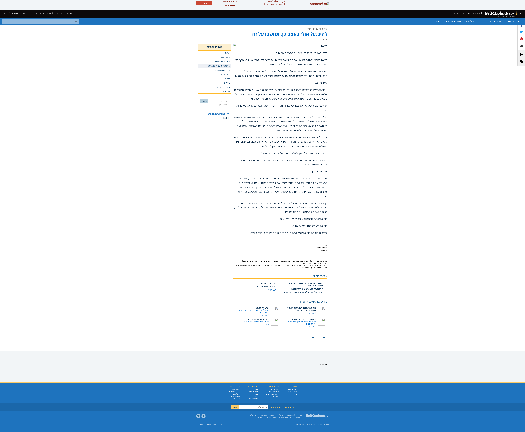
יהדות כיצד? (512, 21)
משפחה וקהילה (453, 21)
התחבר (67, 13)
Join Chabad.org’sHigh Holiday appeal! (274, 2)
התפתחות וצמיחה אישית (317, 28)
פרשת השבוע (253, 399)
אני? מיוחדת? (262, 308)
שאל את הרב (47, 13)
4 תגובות (265, 315)
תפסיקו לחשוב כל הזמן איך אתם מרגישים (303, 292)
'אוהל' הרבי (236, 394)
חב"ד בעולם (236, 399)
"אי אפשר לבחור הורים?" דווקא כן (307, 289)
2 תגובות (312, 327)
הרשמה (276, 396)
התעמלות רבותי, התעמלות (303, 319)
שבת (256, 394)
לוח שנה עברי (274, 392)
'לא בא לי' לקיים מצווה (258, 319)
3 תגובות (312, 313)
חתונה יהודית (253, 392)
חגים (256, 390)
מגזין (295, 394)
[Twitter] (198, 416)
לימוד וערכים (495, 21)
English (226, 118)
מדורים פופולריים (475, 21)
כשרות (256, 396)
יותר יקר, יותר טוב (267, 283)
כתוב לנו (200, 425)
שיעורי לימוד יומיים (272, 394)
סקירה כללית (235, 390)
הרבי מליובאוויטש (234, 392)
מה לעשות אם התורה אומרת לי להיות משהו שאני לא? (301, 309)
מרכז (317, 425)
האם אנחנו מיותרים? (266, 286)
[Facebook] (203, 416)
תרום (14, 13)
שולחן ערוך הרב (234, 396)
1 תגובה (266, 324)
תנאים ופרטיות (211, 425)
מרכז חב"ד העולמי (256, 415)
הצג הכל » (271, 290)
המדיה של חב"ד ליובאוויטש (305, 425)
